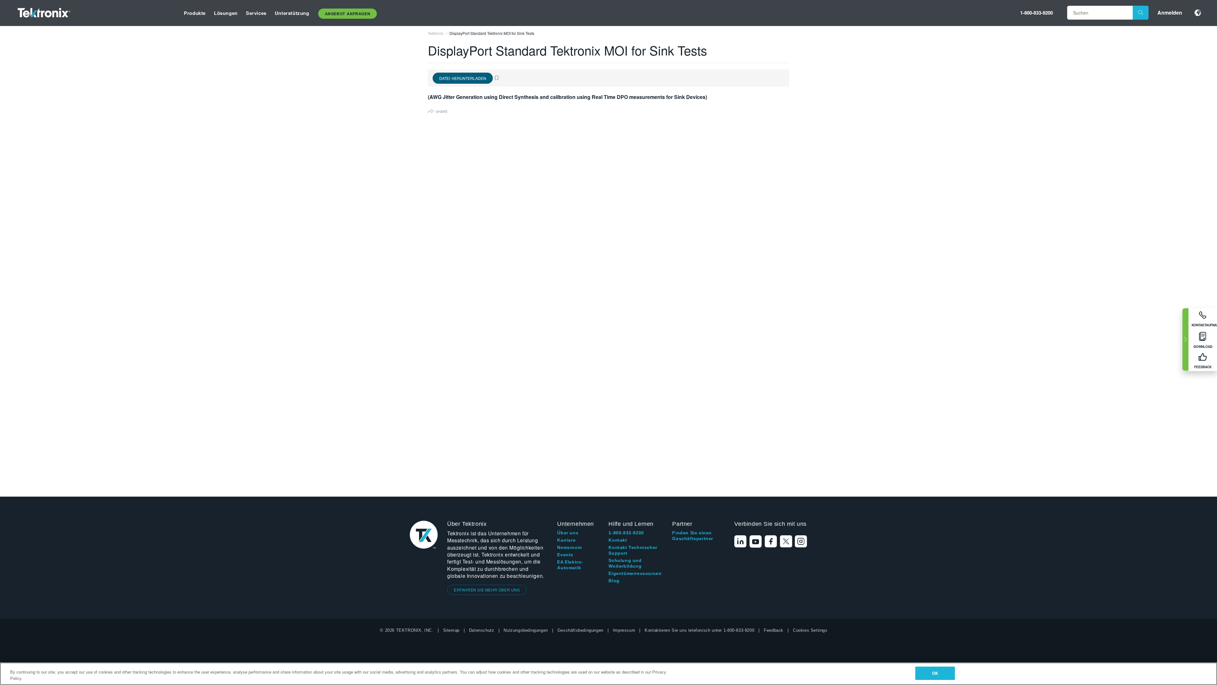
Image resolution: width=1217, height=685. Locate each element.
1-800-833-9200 (1036, 12)
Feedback (773, 630)
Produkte (195, 13)
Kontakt (617, 540)
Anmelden (1169, 12)
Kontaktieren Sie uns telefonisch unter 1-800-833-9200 (699, 630)
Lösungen (226, 13)
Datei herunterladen (462, 78)
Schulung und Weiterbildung (624, 563)
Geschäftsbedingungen (580, 630)
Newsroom (569, 547)
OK (935, 673)
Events (565, 554)
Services (256, 13)
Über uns (567, 532)
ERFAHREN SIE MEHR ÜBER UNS (487, 589)
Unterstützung (292, 13)
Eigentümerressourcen (634, 573)
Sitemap (451, 630)
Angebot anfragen (347, 13)
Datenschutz (481, 630)
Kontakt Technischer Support (632, 550)
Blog (613, 580)
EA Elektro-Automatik (570, 564)
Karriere (566, 540)
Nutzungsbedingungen (526, 630)
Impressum (624, 630)
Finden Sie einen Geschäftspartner (692, 535)
